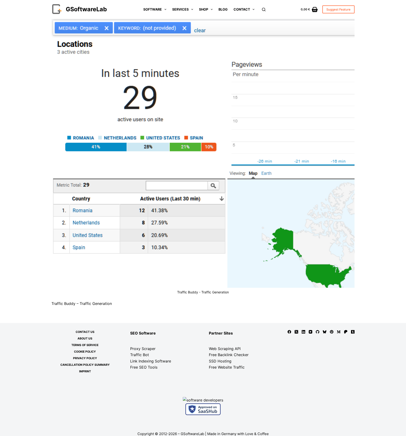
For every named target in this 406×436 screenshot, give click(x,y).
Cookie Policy (85, 351)
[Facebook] (289, 332)
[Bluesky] (324, 332)
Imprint (85, 371)
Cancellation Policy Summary (85, 364)
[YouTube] (310, 332)
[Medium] (338, 332)
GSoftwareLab (86, 9)
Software (152, 9)
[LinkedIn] (303, 332)
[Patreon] (345, 332)
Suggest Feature (338, 9)
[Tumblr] (353, 332)
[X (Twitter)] (296, 332)
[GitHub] (317, 332)
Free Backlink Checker (229, 354)
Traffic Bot (139, 354)
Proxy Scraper (143, 348)
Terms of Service (84, 345)
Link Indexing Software (150, 361)
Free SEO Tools (143, 367)
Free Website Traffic (227, 367)
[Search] (263, 9)
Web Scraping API (225, 348)
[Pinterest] (331, 332)
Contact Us (85, 332)
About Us (85, 338)
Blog (223, 9)
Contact (242, 9)
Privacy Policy (85, 358)
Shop (203, 9)
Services (180, 9)
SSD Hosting (220, 361)
